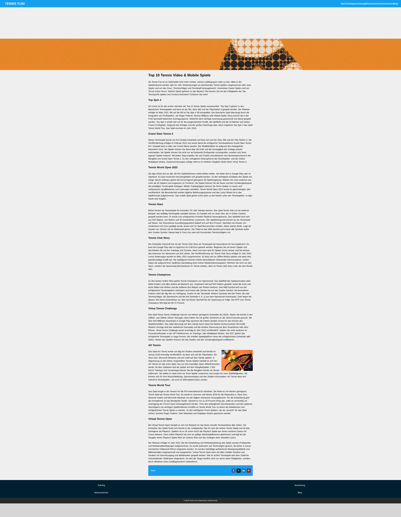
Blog (300, 492)
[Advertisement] (200, 23)
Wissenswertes (101, 492)
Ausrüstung (299, 485)
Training (101, 485)
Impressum (203, 500)
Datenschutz (212, 500)
